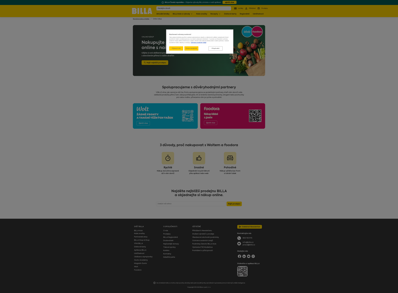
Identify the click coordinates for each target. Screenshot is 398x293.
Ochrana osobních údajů (198, 42)
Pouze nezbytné (191, 48)
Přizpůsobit (216, 48)
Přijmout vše (176, 48)
